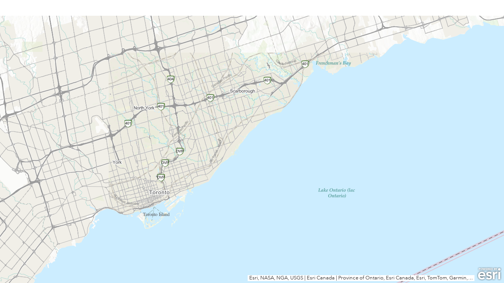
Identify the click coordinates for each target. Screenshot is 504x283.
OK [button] (295, 90)
